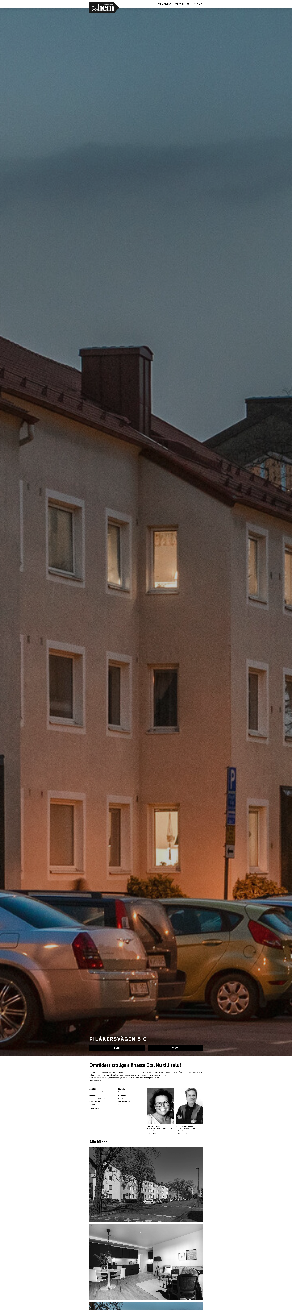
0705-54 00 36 (153, 1133)
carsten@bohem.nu (182, 1131)
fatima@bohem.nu (153, 1131)
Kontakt (198, 4)
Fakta (175, 1048)
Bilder (117, 1048)
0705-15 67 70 (181, 1133)
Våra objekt (164, 4)
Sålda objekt (182, 4)
